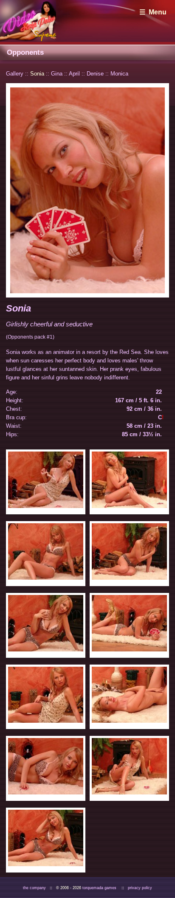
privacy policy (140, 888)
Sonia (37, 73)
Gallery (14, 73)
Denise (95, 73)
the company (34, 888)
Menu (158, 12)
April (74, 73)
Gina (56, 73)
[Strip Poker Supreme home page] (28, 21)
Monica (119, 73)
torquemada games (99, 888)
